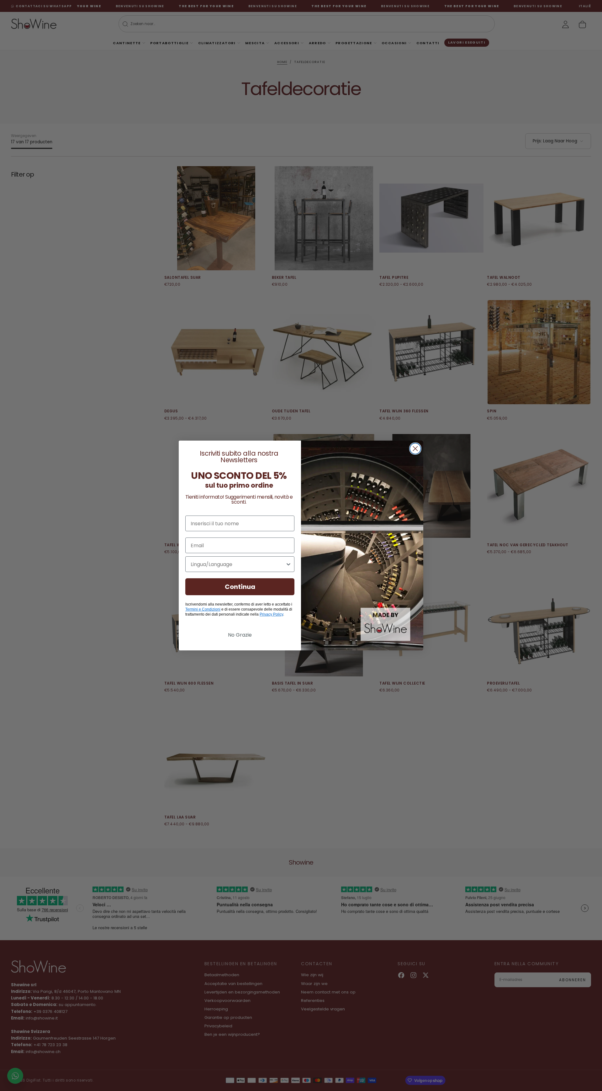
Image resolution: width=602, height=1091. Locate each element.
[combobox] (238, 564)
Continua (240, 586)
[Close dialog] (415, 448)
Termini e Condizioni (202, 609)
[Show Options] (288, 564)
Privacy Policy (271, 614)
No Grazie (240, 634)
